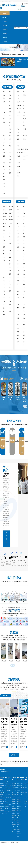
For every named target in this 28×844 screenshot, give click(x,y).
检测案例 (5, 33)
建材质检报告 (19, 802)
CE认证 (6, 781)
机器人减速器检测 (2, 802)
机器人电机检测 (2, 798)
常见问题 (22, 793)
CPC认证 (14, 783)
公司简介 (26, 784)
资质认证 (26, 789)
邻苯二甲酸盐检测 (14, 812)
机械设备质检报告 (19, 798)
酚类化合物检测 (14, 800)
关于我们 (5, 42)
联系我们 (26, 805)
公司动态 (22, 784)
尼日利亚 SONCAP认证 (8, 803)
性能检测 (2, 810)
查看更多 (6, 537)
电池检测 (2, 783)
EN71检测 (14, 785)
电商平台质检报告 (19, 784)
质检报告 (5, 29)
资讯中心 (5, 37)
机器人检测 (4, 17)
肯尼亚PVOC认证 (8, 798)
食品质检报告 (19, 816)
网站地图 (26, 1)
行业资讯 (22, 789)
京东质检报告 (19, 807)
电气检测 (2, 790)
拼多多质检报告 (19, 812)
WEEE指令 (14, 796)
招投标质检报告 (19, 835)
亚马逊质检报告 (19, 830)
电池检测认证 (7, 794)
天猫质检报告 (19, 825)
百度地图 (17, 842)
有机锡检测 (14, 830)
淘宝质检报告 (19, 821)
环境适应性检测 (2, 793)
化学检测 (5, 25)
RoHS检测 (14, 794)
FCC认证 (6, 783)
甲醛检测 (14, 808)
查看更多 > (14, 755)
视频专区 (26, 793)
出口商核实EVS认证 (8, 791)
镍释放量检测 (14, 816)
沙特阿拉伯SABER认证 (7, 807)
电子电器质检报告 (19, 789)
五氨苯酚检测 (14, 825)
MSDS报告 (14, 787)
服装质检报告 (19, 793)
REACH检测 (14, 791)
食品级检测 (14, 821)
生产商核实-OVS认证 (8, 812)
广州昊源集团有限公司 (5, 771)
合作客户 (26, 798)
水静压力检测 (2, 807)
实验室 (26, 801)
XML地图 (12, 842)
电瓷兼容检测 (2, 786)
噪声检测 (2, 813)
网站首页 (5, 13)
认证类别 (5, 21)
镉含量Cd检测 (14, 805)
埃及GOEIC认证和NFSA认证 (8, 787)
